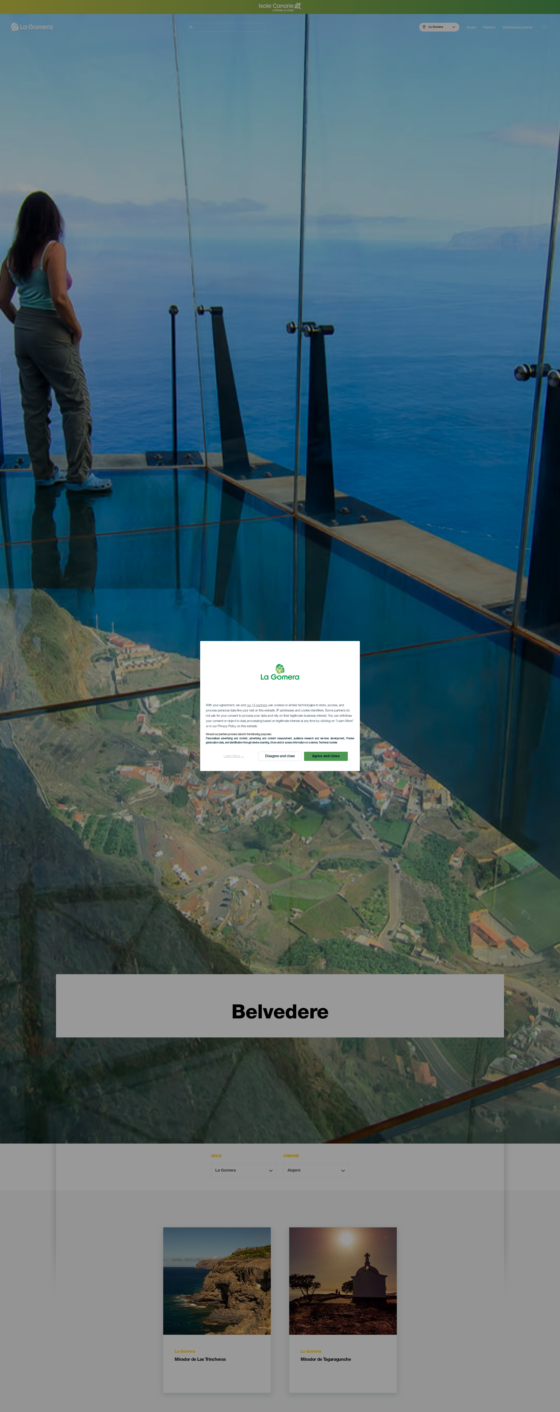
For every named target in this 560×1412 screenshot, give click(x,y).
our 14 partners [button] (257, 705)
